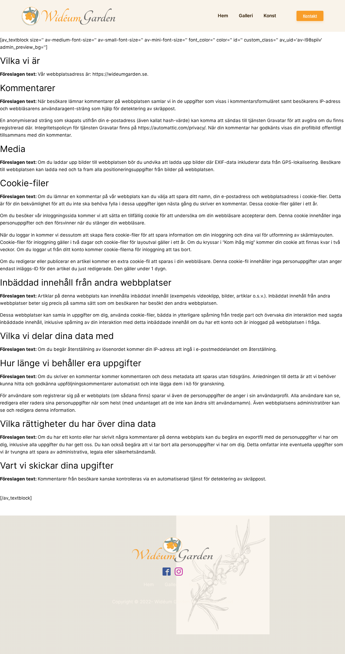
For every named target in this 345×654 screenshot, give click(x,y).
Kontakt (310, 15)
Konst (270, 15)
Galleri (246, 15)
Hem (223, 15)
